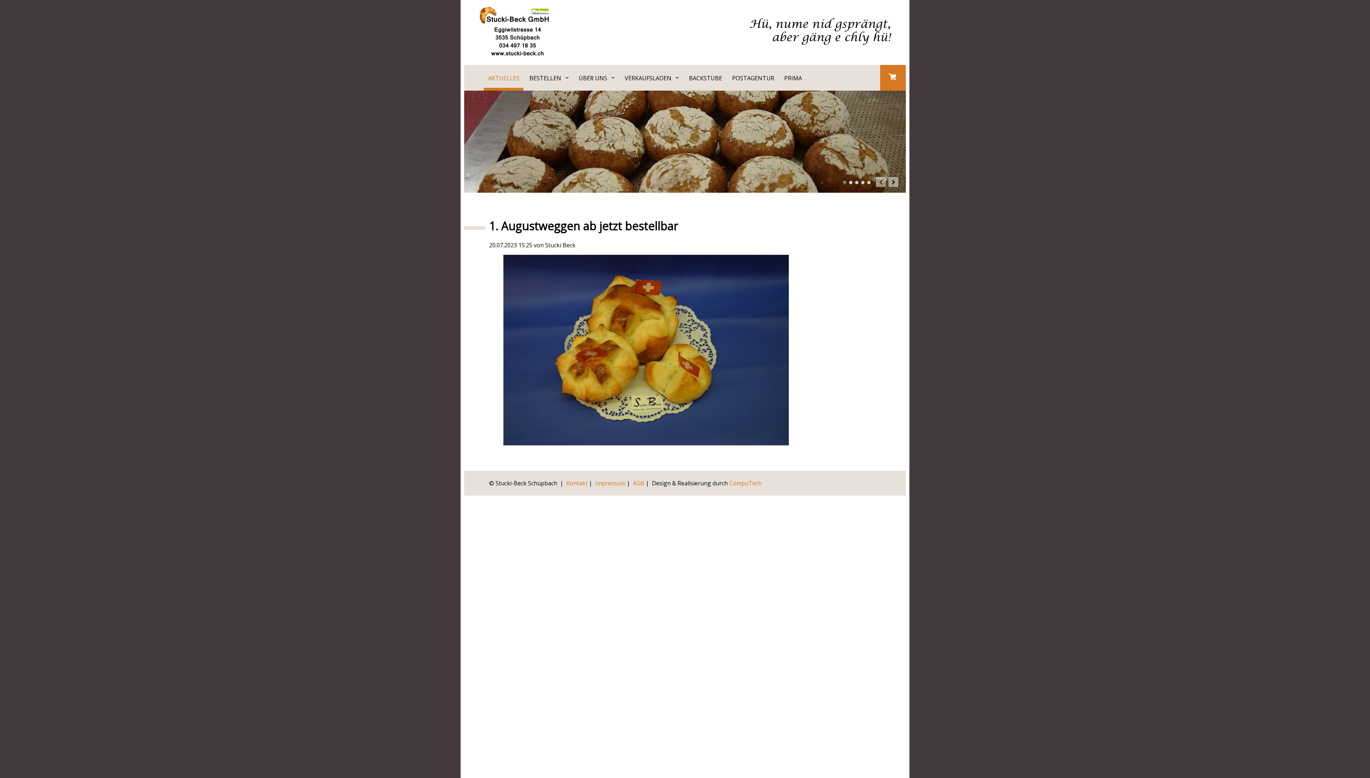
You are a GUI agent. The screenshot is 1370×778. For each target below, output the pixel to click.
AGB (638, 483)
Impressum (610, 483)
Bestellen (545, 78)
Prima (793, 78)
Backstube (705, 78)
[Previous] (881, 182)
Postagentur (753, 78)
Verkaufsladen (648, 78)
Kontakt (577, 483)
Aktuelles (503, 78)
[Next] (893, 182)
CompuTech (745, 483)
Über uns (593, 78)
